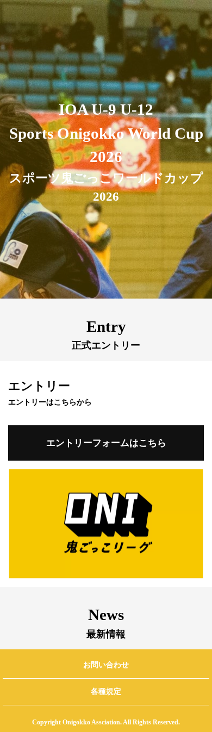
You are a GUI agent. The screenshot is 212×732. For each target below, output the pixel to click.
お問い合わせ (106, 665)
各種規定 (106, 691)
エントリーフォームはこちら (106, 443)
